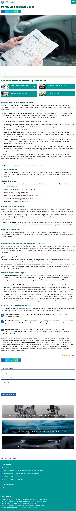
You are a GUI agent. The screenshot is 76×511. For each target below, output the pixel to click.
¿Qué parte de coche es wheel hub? (14, 479)
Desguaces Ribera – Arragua (12, 476)
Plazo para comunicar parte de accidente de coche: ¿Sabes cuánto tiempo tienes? (23, 501)
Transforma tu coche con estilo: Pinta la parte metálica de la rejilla (19, 507)
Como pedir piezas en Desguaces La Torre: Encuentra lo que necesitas (23, 470)
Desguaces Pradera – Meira (11, 467)
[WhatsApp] (15, 11)
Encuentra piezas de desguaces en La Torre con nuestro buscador (22, 473)
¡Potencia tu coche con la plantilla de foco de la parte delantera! (18, 503)
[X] (11, 11)
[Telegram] (19, 11)
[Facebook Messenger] (7, 11)
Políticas (3, 488)
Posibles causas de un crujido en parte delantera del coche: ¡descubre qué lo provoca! (24, 499)
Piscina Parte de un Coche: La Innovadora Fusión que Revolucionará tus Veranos (22, 505)
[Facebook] (3, 11)
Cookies (3, 490)
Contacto (4, 491)
